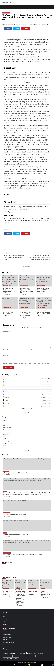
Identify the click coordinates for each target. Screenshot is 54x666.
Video (4, 445)
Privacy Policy (6, 632)
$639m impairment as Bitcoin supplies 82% (15, 534)
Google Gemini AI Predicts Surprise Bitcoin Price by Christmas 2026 (43, 312)
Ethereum (8, 249)
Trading (5, 619)
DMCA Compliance (7, 639)
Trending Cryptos (6, 12)
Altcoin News (6, 423)
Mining (4, 436)
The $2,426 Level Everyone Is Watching (14, 514)
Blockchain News (7, 427)
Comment (6, 331)
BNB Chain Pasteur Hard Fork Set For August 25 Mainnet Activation (9, 312)
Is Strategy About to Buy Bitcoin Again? (15, 473)
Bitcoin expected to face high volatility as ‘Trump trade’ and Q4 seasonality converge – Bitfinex (39, 256)
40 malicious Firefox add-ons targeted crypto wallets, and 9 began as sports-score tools (26, 313)
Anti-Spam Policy (7, 634)
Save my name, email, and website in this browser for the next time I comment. (26, 363)
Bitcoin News (6, 425)
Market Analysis (7, 434)
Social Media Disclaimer (8, 642)
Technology (6, 441)
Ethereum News (7, 432)
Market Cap (6, 616)
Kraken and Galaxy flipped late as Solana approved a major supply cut (26, 290)
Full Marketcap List (27, 409)
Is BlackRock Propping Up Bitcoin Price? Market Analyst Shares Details (14, 256)
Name (5, 350)
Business (5, 429)
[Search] (50, 7)
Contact (5, 624)
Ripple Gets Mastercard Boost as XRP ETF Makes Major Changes (43, 290)
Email (30, 350)
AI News (5, 420)
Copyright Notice (7, 637)
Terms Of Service (7, 645)
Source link (7, 229)
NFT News (5, 439)
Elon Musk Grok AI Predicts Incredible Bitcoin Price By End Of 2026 (9, 290)
